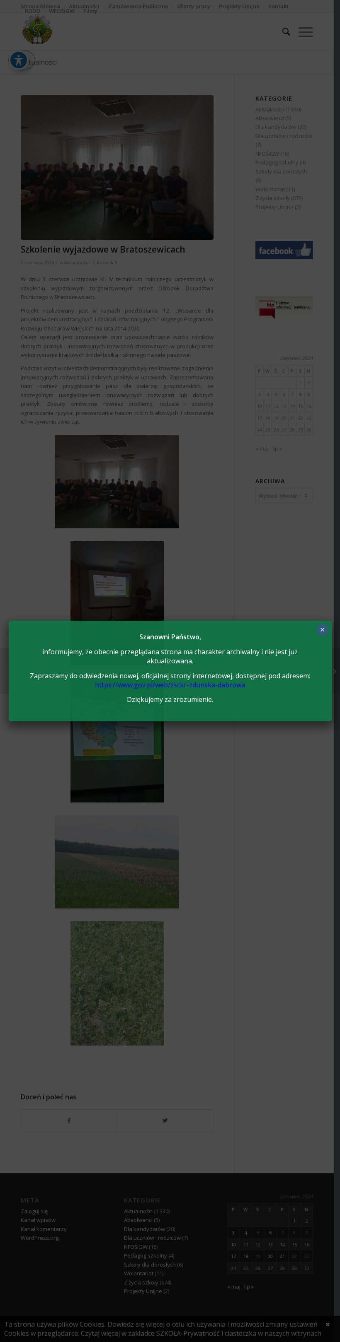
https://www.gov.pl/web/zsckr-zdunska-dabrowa (170, 684)
